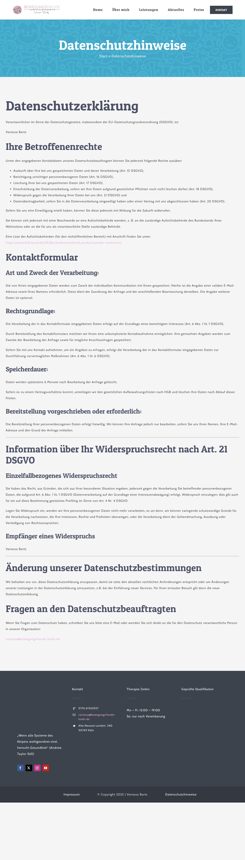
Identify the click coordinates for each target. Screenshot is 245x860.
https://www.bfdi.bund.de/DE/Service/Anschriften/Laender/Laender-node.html (63, 242)
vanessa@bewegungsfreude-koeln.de (33, 639)
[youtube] (45, 768)
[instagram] (37, 768)
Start (103, 56)
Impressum (72, 794)
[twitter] (29, 768)
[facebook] (20, 768)
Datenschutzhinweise (181, 794)
